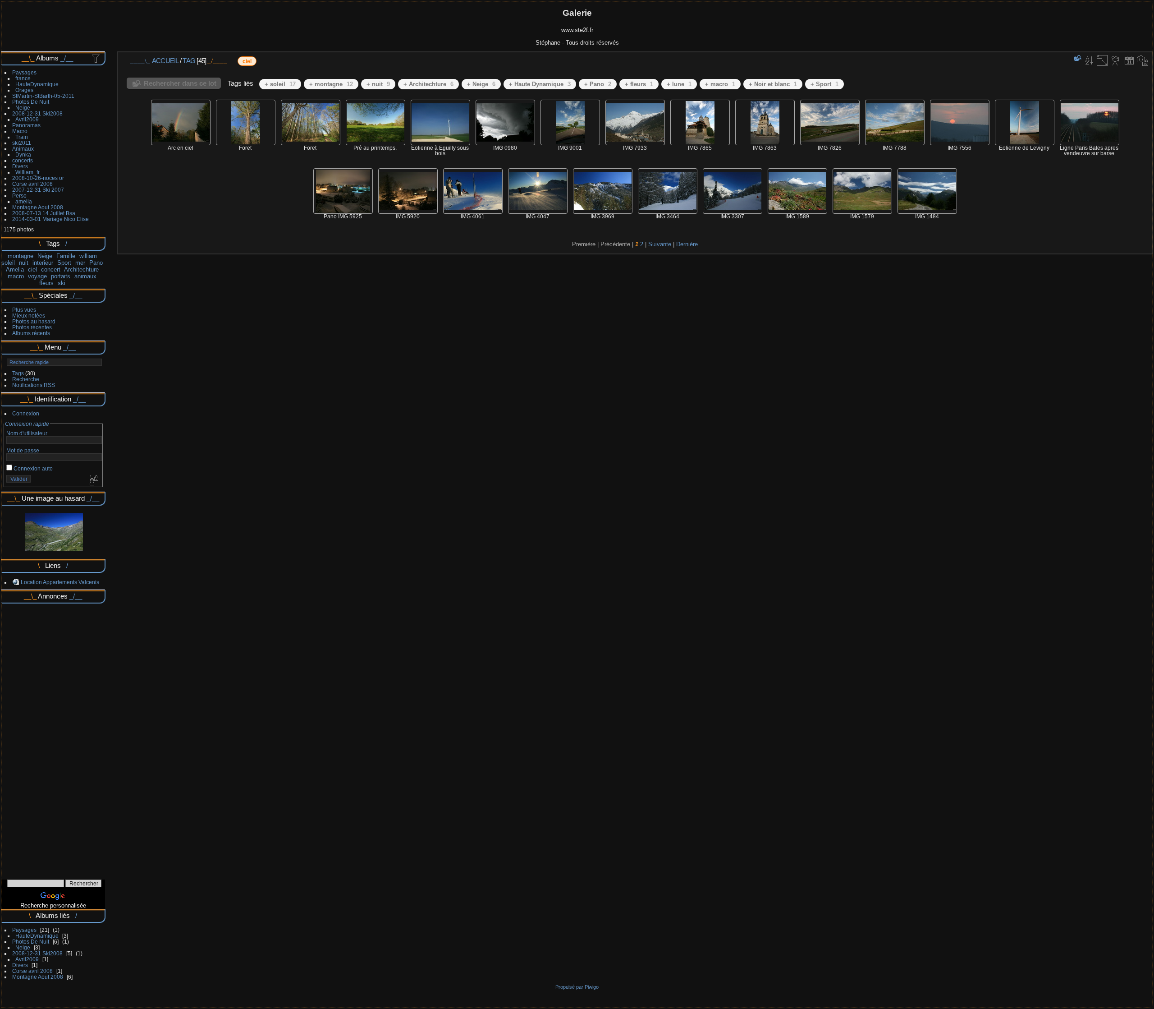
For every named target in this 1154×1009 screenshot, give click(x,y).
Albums (47, 58)
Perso (19, 195)
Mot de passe (22, 450)
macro (16, 276)
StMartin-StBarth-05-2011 (43, 96)
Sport (64, 262)
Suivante (659, 244)
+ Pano (597, 84)
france (23, 78)
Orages (24, 90)
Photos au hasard (33, 321)
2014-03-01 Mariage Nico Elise (50, 219)
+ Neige (481, 84)
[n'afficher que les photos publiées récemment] (96, 58)
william (88, 256)
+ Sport (824, 84)
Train (21, 137)
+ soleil (280, 84)
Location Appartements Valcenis (60, 582)
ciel (32, 269)
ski (61, 283)
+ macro (720, 84)
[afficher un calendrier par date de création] (1143, 60)
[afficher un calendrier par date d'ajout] (1129, 60)
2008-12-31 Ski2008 (37, 113)
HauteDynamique (37, 84)
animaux (85, 276)
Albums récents (31, 333)
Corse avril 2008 (32, 184)
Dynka (23, 154)
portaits (60, 276)
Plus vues (24, 310)
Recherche (25, 379)
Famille (65, 256)
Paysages (24, 72)
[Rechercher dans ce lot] (1077, 58)
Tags (18, 373)
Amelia (15, 269)
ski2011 (21, 143)
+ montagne (331, 84)
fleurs (46, 283)
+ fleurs (639, 84)
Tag (189, 61)
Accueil (165, 61)
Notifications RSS (33, 385)
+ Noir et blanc (773, 84)
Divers (20, 166)
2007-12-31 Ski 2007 (38, 190)
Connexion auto (32, 468)
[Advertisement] (53, 738)
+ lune (679, 84)
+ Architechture (428, 84)
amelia (23, 201)
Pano (96, 262)
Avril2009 (27, 119)
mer (80, 262)
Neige (22, 108)
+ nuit (378, 84)
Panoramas (26, 125)
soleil (8, 262)
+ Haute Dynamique (540, 84)
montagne (20, 256)
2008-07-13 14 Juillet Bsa (43, 213)
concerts (22, 160)
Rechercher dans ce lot (180, 83)
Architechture (81, 269)
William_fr (27, 172)
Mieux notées (28, 315)
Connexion (25, 413)
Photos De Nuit (30, 102)
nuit (23, 262)
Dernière (687, 244)
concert (50, 269)
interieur (42, 262)
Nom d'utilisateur (26, 433)
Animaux (23, 149)
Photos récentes (32, 327)
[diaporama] (1116, 60)
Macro (19, 131)
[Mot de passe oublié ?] (93, 481)
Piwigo (592, 987)
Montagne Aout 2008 (37, 207)
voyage (37, 276)
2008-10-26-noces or (38, 178)
